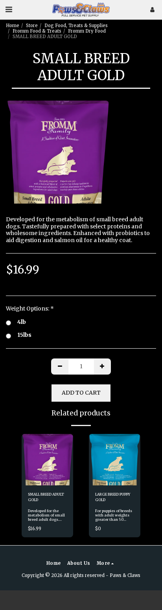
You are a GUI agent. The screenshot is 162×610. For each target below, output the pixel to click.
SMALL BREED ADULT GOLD (46, 497)
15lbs (24, 335)
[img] (47, 459)
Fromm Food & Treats (37, 31)
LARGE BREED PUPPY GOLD (112, 497)
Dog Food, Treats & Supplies (76, 25)
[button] (8, 9)
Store (32, 25)
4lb (21, 322)
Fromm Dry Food (87, 31)
